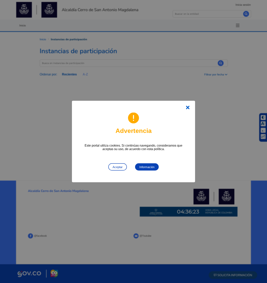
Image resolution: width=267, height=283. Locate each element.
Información (146, 167)
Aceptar (118, 167)
